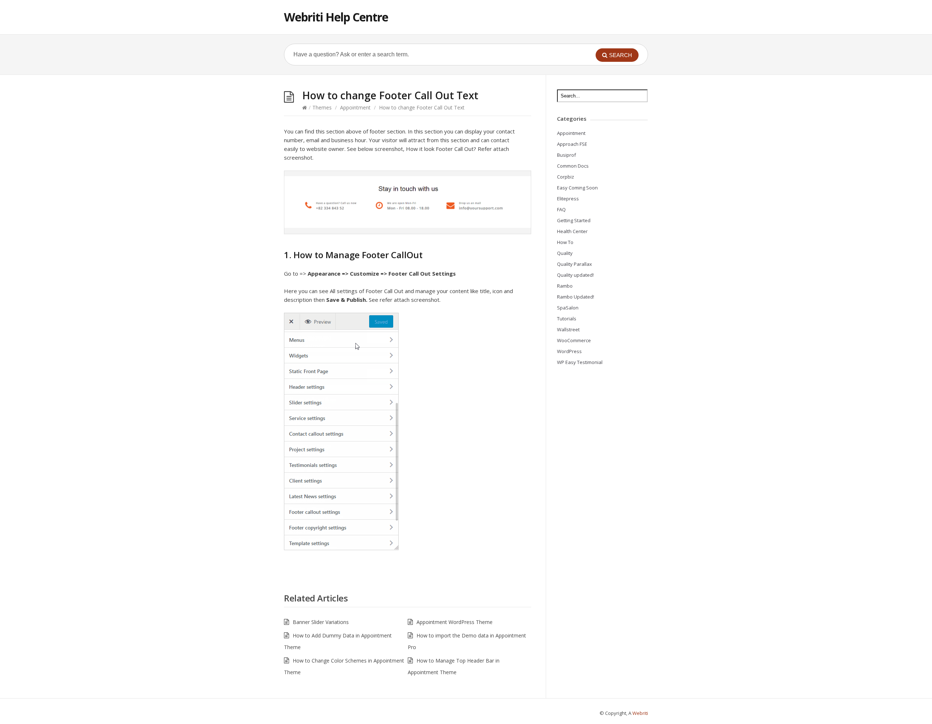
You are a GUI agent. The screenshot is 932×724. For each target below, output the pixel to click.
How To (565, 242)
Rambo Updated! (575, 296)
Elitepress (568, 198)
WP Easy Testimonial (580, 362)
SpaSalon (567, 307)
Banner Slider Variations (321, 622)
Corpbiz (565, 176)
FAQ (561, 209)
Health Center (572, 231)
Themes (322, 107)
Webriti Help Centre (336, 17)
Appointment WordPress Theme (454, 622)
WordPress (569, 351)
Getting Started (574, 220)
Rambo (565, 286)
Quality (565, 253)
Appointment (355, 107)
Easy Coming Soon (577, 187)
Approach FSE (572, 144)
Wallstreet (568, 329)
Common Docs (573, 166)
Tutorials (566, 318)
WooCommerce (574, 340)
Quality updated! (575, 275)
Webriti (640, 713)
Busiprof (566, 155)
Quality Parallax (574, 264)
